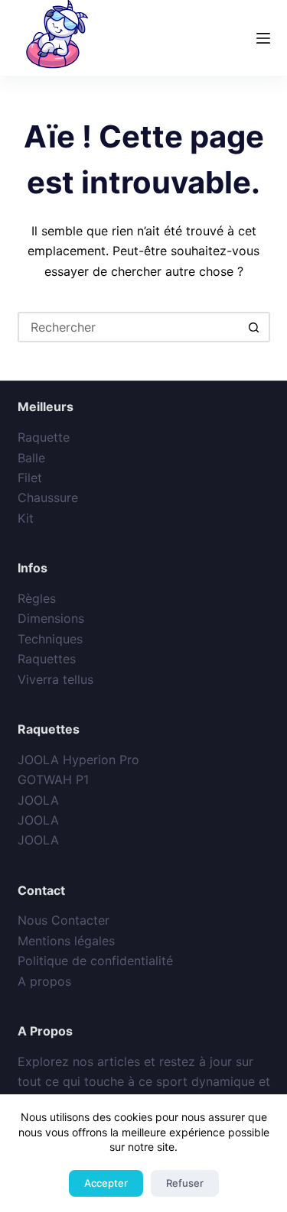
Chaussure (48, 497)
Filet (30, 477)
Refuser (185, 1183)
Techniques (50, 639)
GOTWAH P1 (53, 779)
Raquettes (47, 658)
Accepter (106, 1183)
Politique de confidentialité (95, 960)
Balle (31, 457)
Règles (37, 598)
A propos (44, 981)
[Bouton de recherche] (255, 327)
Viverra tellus (55, 679)
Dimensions (51, 618)
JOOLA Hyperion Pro (78, 759)
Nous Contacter (63, 920)
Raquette (44, 437)
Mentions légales (66, 940)
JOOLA (38, 800)
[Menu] (263, 38)
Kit (26, 518)
